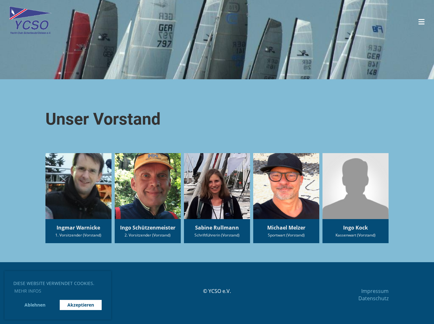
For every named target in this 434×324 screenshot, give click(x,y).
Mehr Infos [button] (27, 291)
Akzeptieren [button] (80, 305)
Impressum (375, 291)
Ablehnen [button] (34, 305)
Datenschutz (373, 298)
